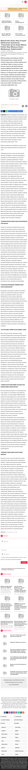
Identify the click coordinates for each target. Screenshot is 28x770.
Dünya (8, 51)
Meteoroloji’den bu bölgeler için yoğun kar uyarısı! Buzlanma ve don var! (17, 9)
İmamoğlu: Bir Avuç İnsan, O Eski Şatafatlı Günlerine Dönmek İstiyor (7, 623)
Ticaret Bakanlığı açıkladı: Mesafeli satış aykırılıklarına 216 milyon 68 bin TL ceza (18, 658)
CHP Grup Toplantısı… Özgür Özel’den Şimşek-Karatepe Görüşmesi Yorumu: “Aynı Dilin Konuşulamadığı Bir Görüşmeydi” (6, 607)
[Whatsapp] (19, 712)
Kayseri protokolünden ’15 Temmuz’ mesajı (19, 22)
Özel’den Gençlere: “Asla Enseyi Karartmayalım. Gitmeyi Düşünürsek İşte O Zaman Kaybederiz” (20, 623)
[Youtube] (14, 712)
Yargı (16, 532)
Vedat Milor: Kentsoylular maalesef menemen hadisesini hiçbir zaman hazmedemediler (18, 673)
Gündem (11, 51)
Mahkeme (11, 532)
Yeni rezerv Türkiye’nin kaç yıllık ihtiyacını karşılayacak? (18, 635)
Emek (6, 532)
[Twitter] (7, 712)
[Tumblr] (21, 712)
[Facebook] (5, 712)
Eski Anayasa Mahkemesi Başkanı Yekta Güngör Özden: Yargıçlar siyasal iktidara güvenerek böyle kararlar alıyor (18, 651)
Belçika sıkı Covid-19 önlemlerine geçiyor (18, 665)
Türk (14, 532)
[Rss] (23, 712)
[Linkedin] (12, 712)
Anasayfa (3, 51)
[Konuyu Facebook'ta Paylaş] (2, 111)
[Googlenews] (16, 712)
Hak (8, 532)
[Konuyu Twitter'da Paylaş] (4, 111)
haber (6, 758)
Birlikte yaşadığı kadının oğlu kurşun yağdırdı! (6, 587)
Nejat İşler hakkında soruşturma (18, 642)
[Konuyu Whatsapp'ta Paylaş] (7, 111)
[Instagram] (9, 712)
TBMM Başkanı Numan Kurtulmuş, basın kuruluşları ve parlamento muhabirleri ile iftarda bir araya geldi (20, 606)
